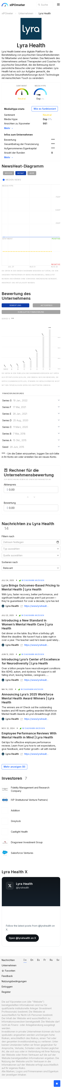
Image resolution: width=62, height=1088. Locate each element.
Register (6, 991)
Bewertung (10, 502)
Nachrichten (8, 960)
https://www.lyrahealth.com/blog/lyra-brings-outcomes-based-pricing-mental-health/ (37, 606)
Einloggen (7, 986)
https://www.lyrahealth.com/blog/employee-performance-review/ (37, 754)
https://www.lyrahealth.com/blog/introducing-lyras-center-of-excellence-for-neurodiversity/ (37, 680)
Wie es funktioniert (45, 108)
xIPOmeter (17, 5)
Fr (45, 959)
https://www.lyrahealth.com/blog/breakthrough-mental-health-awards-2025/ (37, 719)
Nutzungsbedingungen (14, 981)
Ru (51, 959)
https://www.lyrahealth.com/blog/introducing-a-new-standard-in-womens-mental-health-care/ (37, 645)
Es (38, 959)
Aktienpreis (10, 484)
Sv (58, 959)
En (32, 959)
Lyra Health (12, 606)
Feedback (7, 976)
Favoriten (10, 970)
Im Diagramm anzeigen (32, 580)
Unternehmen (9, 965)
